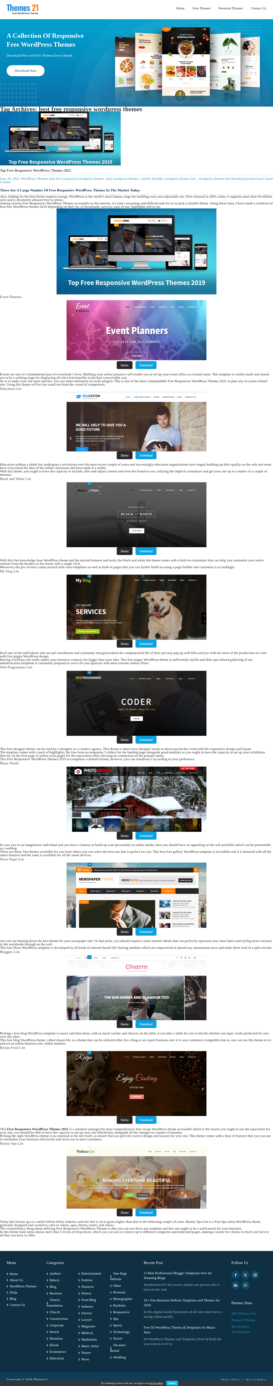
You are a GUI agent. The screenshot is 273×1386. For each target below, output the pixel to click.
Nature (86, 1353)
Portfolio (119, 1305)
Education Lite (10, 389)
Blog (13, 1299)
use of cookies (156, 1383)
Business (56, 1293)
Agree (172, 1383)
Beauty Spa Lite (11, 1143)
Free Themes (202, 8)
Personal (119, 1292)
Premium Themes (230, 8)
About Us (16, 1280)
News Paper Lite (12, 859)
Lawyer (86, 1320)
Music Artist (90, 1346)
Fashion (87, 1280)
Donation (56, 1338)
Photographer (122, 1299)
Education (57, 1358)
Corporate (57, 1325)
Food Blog (88, 1300)
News (85, 1359)
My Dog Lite (9, 571)
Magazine (88, 1326)
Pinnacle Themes (243, 1320)
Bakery (55, 1280)
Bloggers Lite (10, 952)
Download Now (26, 71)
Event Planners (11, 297)
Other (117, 1286)
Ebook (54, 1345)
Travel (117, 1338)
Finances (87, 1287)
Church (55, 1312)
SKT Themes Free (243, 1313)
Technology (121, 1332)
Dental (54, 1332)
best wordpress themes (122, 179)
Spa (115, 1319)
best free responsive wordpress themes (76, 179)
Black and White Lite (15, 479)
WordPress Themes (34, 179)
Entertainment (91, 1273)
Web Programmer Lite (16, 667)
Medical (87, 1333)
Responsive (121, 1312)
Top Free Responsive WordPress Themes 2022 (35, 170)
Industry (87, 1306)
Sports (117, 1325)
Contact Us (258, 8)
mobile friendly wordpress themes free (168, 179)
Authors (55, 1273)
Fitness (86, 1293)
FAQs (13, 1292)
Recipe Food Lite (12, 1048)
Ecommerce (58, 1352)
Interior (86, 1313)
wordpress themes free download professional (231, 179)
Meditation (89, 1339)
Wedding (119, 1357)
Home (180, 8)
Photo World (9, 763)
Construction (59, 1319)
